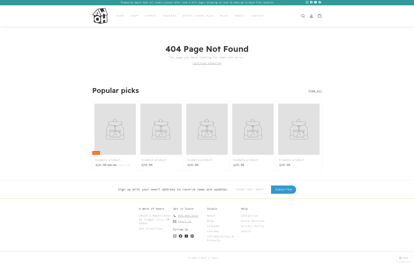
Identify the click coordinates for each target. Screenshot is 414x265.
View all (315, 91)
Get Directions (151, 229)
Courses (170, 16)
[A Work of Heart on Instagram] (174, 236)
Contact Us (249, 216)
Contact (258, 16)
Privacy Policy (253, 226)
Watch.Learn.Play (198, 16)
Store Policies (253, 221)
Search (246, 231)
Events (151, 16)
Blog (224, 16)
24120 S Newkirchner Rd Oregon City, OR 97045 (155, 220)
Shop (134, 16)
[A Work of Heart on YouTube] (186, 236)
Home (120, 16)
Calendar (213, 226)
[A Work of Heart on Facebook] (180, 236)
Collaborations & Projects (220, 238)
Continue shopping (207, 63)
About (240, 16)
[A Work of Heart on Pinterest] (192, 236)
